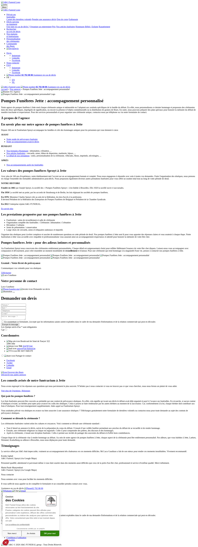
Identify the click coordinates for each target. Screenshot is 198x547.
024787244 (27, 346)
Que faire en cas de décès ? (17, 27)
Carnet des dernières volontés (18, 19)
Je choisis (31, 533)
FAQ (8, 65)
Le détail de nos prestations (17, 156)
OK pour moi (50, 533)
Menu (4, 7)
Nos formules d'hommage (17, 151)
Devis (16, 48)
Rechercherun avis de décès (13, 30)
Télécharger (6, 273)
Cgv (3, 330)
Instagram (16, 55)
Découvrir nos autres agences (13, 375)
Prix (54, 27)
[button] (5, 542)
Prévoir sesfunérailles (11, 15)
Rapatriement (104, 27)
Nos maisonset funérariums (12, 35)
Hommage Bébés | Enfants (87, 27)
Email (8, 368)
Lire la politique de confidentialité (17, 525)
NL (13, 82)
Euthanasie (73, 19)
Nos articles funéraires (65, 27)
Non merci (12, 533)
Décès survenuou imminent (12, 23)
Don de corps (62, 19)
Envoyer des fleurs (15, 372)
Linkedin (16, 58)
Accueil (4, 89)
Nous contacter (12, 63)
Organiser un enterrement (41, 27)
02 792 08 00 (37, 488)
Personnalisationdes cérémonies (13, 40)
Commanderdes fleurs (11, 45)
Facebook (16, 60)
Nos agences (15, 89)
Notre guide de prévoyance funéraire (22, 139)
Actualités (10, 540)
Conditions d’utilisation (16, 537)
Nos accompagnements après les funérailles (24, 165)
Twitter (9, 363)
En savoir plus (7, 208)
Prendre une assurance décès (44, 19)
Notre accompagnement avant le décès (22, 142)
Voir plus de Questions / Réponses (15, 391)
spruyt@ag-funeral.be (26, 348)
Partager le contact (23, 356)
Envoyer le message (10, 324)
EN (13, 80)
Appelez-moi (14, 289)
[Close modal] (14, 292)
